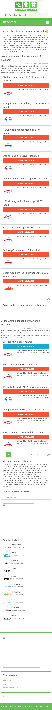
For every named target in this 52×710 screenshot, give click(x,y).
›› (37, 454)
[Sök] (6, 15)
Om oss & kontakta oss (10, 688)
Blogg (5, 684)
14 (31, 454)
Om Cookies (7, 681)
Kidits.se (33, 285)
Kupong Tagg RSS (47, 31)
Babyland (31, 43)
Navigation (10, 22)
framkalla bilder (11, 497)
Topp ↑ (48, 298)
